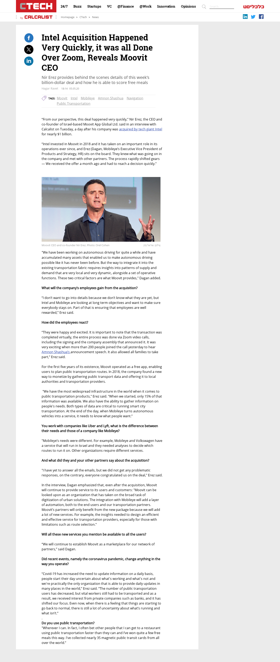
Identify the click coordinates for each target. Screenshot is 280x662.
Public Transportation (73, 103)
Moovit (62, 98)
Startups (94, 6)
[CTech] (36, 6)
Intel (74, 98)
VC (109, 6)
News (95, 17)
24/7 (64, 6)
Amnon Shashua (110, 98)
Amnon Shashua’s (56, 351)
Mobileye (88, 98)
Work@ (145, 6)
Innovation (166, 6)
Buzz (77, 6)
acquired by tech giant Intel (140, 129)
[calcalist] (253, 7)
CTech (83, 17)
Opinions (188, 6)
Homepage (67, 17)
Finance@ (125, 6)
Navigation (135, 98)
